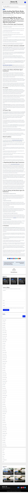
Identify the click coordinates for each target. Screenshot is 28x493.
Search (24, 316)
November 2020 (5, 429)
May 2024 (4, 368)
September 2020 (5, 433)
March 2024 (4, 372)
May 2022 (4, 402)
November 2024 (5, 357)
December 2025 (5, 334)
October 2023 (4, 379)
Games (4, 9)
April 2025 (4, 348)
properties (14, 217)
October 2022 (4, 393)
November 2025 (5, 336)
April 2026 (4, 327)
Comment (4, 290)
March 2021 (4, 422)
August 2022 (4, 397)
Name (4, 300)
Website (4, 305)
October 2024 (4, 359)
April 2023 (4, 386)
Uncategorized (6, 471)
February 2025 (4, 352)
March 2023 (4, 388)
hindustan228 (6, 282)
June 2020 (4, 438)
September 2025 (5, 339)
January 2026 (4, 332)
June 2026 (4, 323)
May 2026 (4, 325)
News (3, 456)
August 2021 (4, 413)
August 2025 (4, 341)
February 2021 (4, 424)
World (3, 461)
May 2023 (4, 384)
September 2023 (5, 381)
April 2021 (4, 420)
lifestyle (4, 454)
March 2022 (4, 406)
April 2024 (4, 370)
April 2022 (4, 404)
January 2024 (4, 375)
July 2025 (4, 343)
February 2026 (5, 330)
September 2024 (5, 361)
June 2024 (4, 366)
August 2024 (4, 363)
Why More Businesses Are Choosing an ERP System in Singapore (8, 473)
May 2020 (4, 440)
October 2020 (4, 431)
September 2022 (5, 395)
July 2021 (4, 415)
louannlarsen (14, 272)
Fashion (16, 471)
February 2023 (4, 390)
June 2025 (4, 345)
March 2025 (4, 350)
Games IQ (14, 2)
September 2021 (5, 411)
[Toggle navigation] (2, 2)
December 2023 (5, 377)
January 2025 (4, 354)
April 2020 (4, 442)
